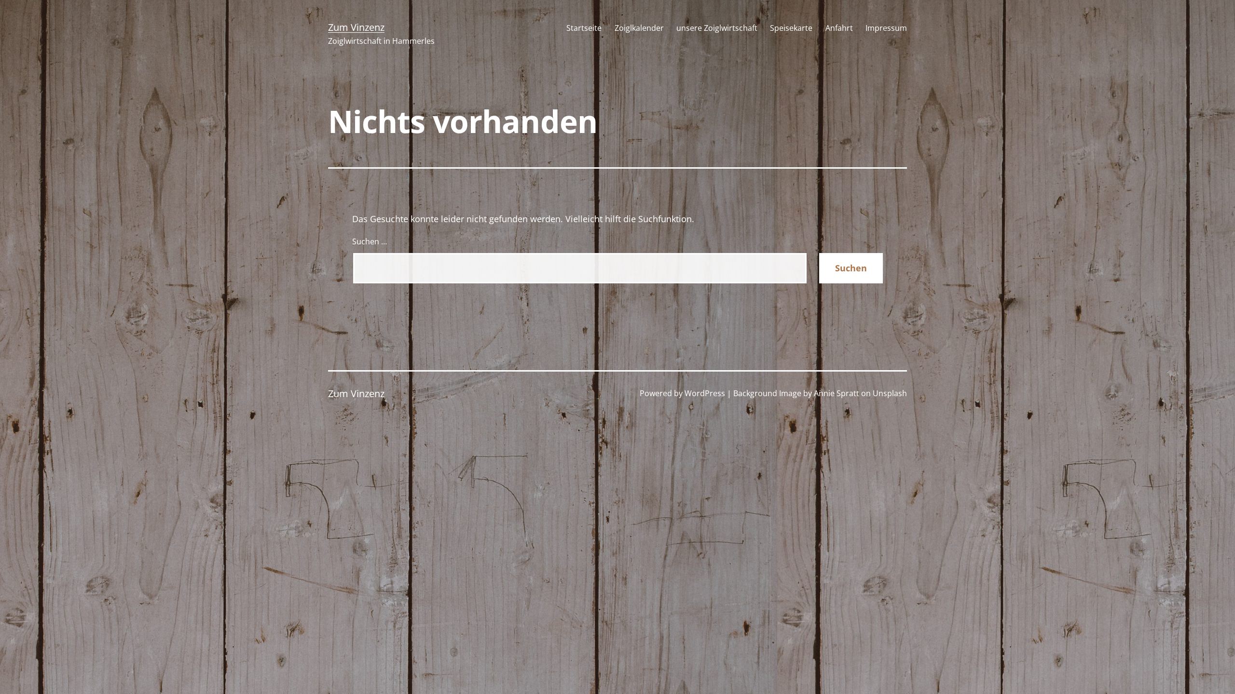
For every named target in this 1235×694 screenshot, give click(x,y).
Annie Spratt (836, 393)
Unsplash (890, 393)
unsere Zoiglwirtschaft (716, 28)
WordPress (705, 393)
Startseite (584, 28)
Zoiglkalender (639, 28)
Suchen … (369, 241)
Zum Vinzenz (356, 27)
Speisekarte (791, 28)
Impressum (886, 28)
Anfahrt (839, 28)
